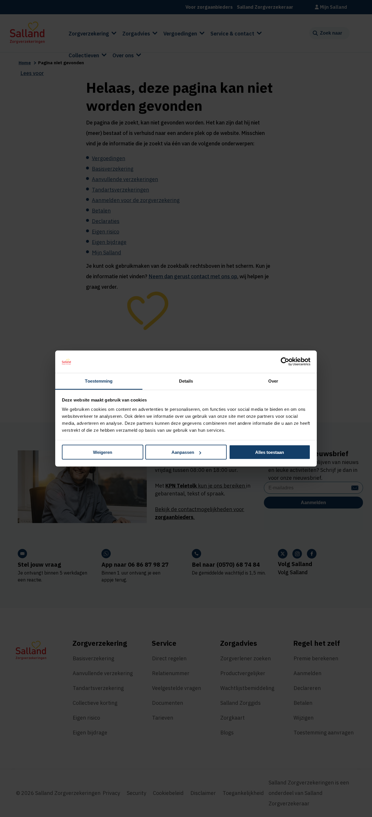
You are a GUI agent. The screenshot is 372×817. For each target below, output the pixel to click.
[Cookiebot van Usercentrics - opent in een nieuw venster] (285, 361)
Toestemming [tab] (98, 380)
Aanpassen (182, 452)
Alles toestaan (269, 452)
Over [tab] (273, 380)
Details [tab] (186, 380)
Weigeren (102, 452)
